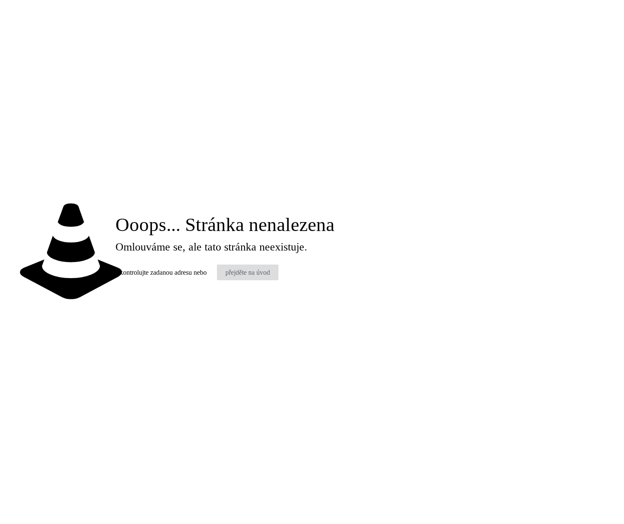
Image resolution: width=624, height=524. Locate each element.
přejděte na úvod (247, 272)
